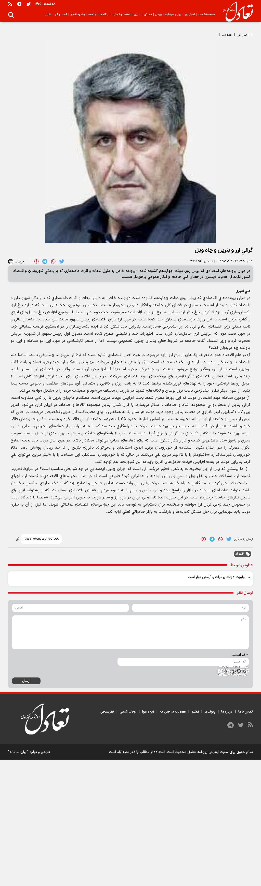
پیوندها (210, 711)
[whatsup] (53, 261)
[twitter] (61, 261)
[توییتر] (29, 4)
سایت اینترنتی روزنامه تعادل (208, 752)
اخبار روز (243, 34)
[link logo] (236, 11)
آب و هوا (148, 711)
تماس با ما (245, 711)
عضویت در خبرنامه (173, 711)
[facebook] (36, 261)
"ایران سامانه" (18, 752)
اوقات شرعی (128, 711)
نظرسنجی (107, 711)
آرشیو (195, 711)
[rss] (10, 4)
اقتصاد (239, 553)
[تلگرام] (19, 4)
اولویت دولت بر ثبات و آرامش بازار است (216, 577)
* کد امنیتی (240, 654)
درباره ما (226, 711)
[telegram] (44, 261)
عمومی (227, 34)
